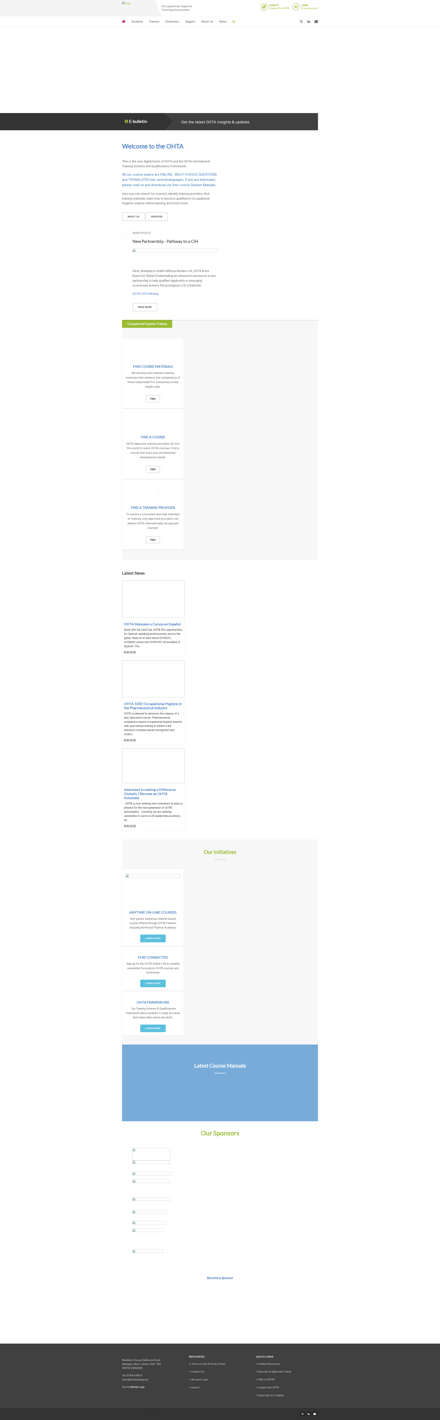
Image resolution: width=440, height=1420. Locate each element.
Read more (145, 307)
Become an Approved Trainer (274, 1371)
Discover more (220, 1325)
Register (156, 216)
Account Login (199, 1379)
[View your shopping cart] (293, 21)
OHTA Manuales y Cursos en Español (152, 624)
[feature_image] (153, 599)
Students (137, 21)
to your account (309, 7)
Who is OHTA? (266, 1379)
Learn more (153, 938)
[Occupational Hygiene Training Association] (137, 3)
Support (190, 21)
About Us (207, 21)
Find (153, 399)
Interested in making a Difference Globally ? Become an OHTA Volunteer (150, 793)
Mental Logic (137, 1387)
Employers (172, 21)
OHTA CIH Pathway (146, 293)
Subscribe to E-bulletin (271, 1395)
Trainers (154, 21)
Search (195, 1387)
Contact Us (197, 1371)
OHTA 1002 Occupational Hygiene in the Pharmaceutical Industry (153, 706)
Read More (130, 652)
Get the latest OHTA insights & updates (215, 122)
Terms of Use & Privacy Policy (208, 1363)
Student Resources (269, 1363)
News (223, 21)
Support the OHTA (279, 7)
